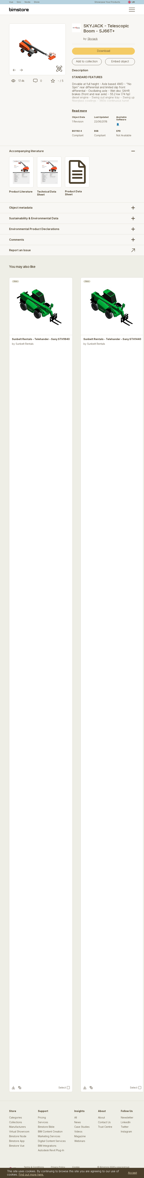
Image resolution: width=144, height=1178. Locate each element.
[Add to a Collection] (19, 1087)
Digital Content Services (52, 1141)
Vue (11, 2)
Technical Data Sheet (46, 193)
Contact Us (104, 1122)
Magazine (80, 1136)
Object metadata (20, 207)
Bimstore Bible (46, 1126)
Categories (15, 1117)
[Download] (13, 1087)
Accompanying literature (26, 151)
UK (133, 2)
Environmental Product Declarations (34, 229)
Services (43, 1122)
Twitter (125, 1126)
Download (103, 51)
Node (27, 2)
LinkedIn (125, 1122)
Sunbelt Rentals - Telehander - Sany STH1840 (41, 339)
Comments (16, 239)
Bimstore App (17, 1141)
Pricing (42, 1117)
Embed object (120, 61)
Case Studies (82, 1126)
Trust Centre (105, 1126)
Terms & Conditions (34, 1167)
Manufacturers (17, 1126)
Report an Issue (20, 250)
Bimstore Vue (16, 1145)
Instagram (126, 1131)
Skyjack (92, 38)
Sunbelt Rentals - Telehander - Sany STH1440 (112, 339)
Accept (132, 1172)
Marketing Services (49, 1136)
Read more (79, 110)
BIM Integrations (47, 1145)
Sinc (19, 2)
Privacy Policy (58, 1167)
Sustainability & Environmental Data (33, 218)
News (77, 1122)
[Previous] (14, 70)
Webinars (79, 1141)
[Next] (21, 70)
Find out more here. (31, 1174)
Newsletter (127, 1117)
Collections (15, 1122)
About (101, 1117)
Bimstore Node (17, 1136)
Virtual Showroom (19, 1131)
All (75, 1117)
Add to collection (87, 61)
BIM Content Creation (50, 1131)
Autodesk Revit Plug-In (51, 1150)
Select (62, 1087)
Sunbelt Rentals (25, 343)
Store (37, 2)
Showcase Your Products (107, 2)
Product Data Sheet (73, 193)
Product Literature (20, 191)
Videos (78, 1131)
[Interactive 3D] (59, 68)
